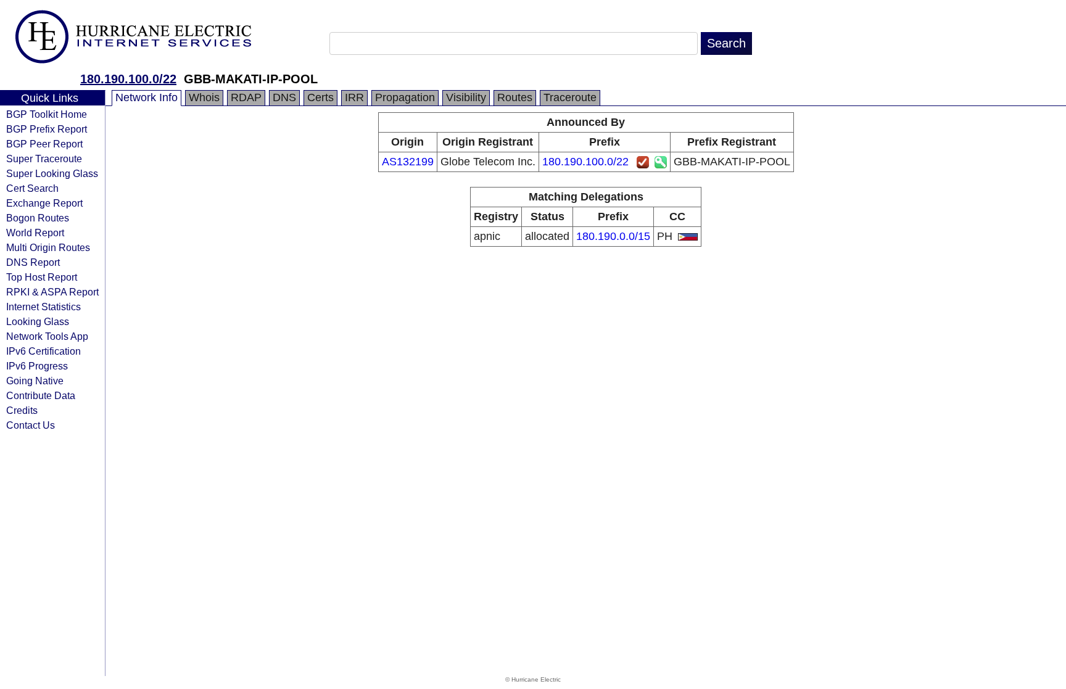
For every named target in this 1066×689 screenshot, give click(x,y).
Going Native (35, 380)
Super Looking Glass (52, 173)
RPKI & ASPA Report (52, 291)
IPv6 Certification (43, 351)
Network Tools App (47, 336)
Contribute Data (40, 395)
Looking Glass (37, 321)
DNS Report (33, 262)
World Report (35, 232)
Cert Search (32, 188)
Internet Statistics (43, 306)
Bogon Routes (37, 217)
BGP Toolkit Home (46, 114)
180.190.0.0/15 (613, 236)
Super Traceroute (44, 158)
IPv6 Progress (37, 365)
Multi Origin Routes (48, 247)
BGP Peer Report (44, 143)
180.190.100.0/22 (128, 79)
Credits (22, 410)
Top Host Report (41, 277)
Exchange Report (44, 202)
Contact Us (30, 425)
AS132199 (408, 161)
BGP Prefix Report (46, 128)
